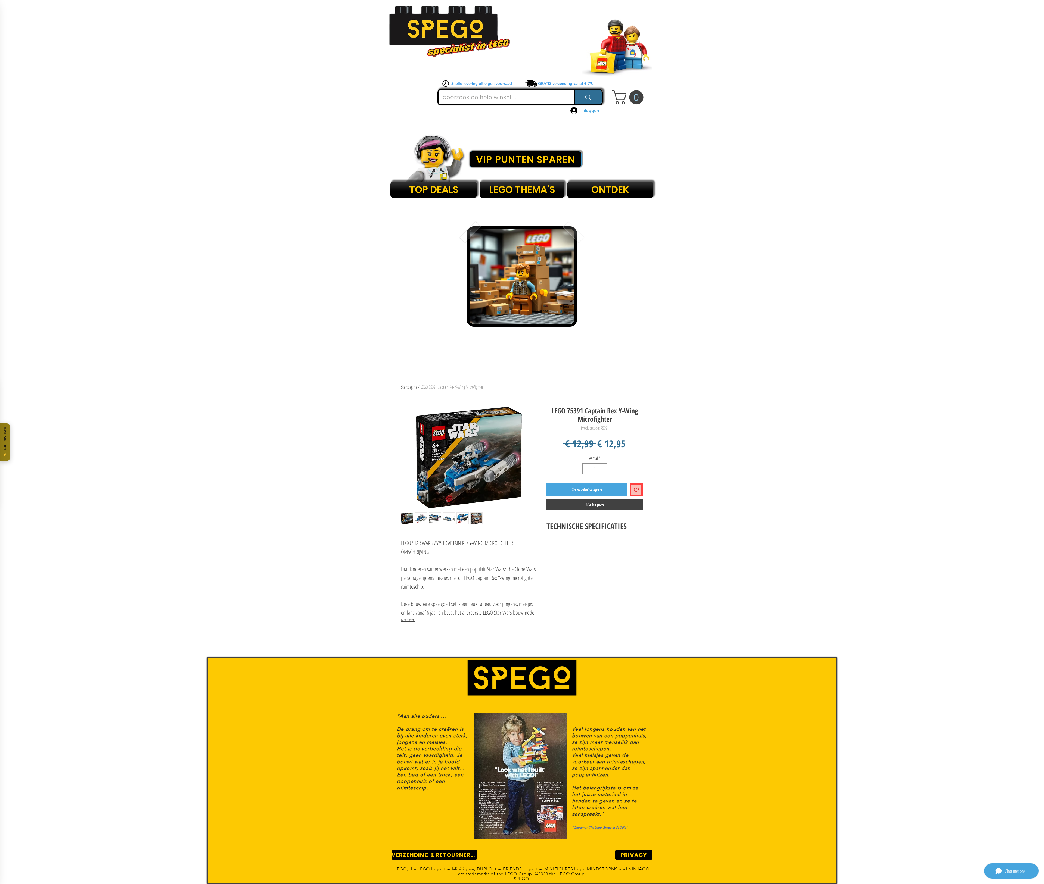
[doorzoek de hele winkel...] (588, 97)
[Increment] (603, 469)
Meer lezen (408, 619)
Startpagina (409, 387)
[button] (629, 97)
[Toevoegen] (636, 489)
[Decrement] (587, 469)
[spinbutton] (595, 469)
